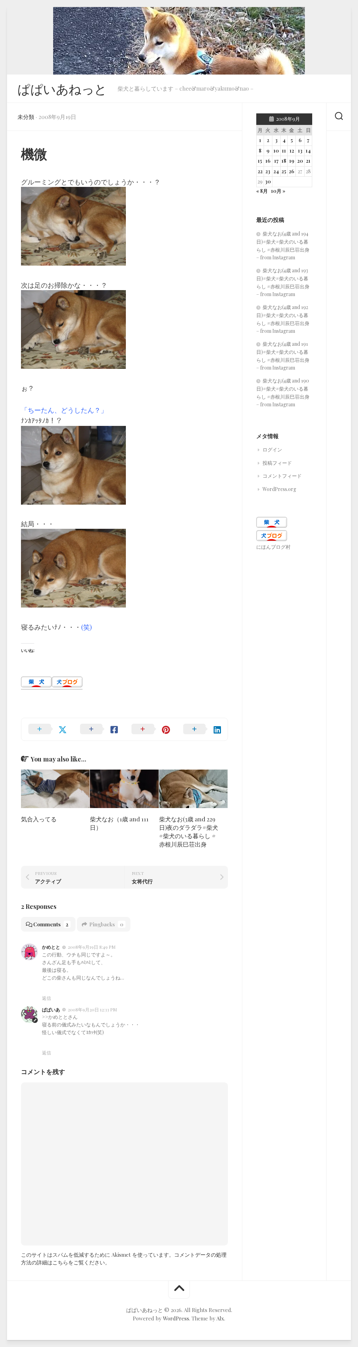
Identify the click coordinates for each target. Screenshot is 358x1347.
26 (291, 171)
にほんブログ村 (273, 546)
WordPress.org (279, 489)
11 (284, 150)
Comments (51, 924)
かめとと (51, 947)
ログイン (272, 449)
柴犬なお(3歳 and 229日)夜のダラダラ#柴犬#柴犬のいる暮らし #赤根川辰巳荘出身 (188, 831)
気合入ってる (39, 819)
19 (291, 160)
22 (260, 171)
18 (283, 160)
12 (291, 150)
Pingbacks (106, 924)
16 (268, 160)
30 (268, 181)
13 (300, 150)
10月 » (278, 191)
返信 (46, 998)
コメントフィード (282, 475)
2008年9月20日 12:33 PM (92, 1009)
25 (283, 171)
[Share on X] (47, 729)
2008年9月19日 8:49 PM (92, 947)
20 (300, 160)
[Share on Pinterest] (150, 729)
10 (276, 150)
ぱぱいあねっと (62, 88)
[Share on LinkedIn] (202, 729)
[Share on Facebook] (99, 729)
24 (276, 171)
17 (276, 160)
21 (308, 160)
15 (260, 160)
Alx (220, 1318)
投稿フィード (277, 462)
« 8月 (262, 191)
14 (308, 150)
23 (267, 171)
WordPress (176, 1318)
